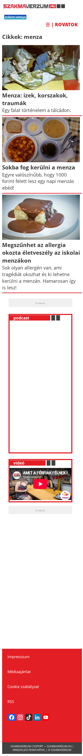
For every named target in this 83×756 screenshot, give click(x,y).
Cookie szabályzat (23, 686)
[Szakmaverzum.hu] (33, 7)
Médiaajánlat (19, 671)
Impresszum (18, 656)
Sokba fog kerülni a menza (38, 167)
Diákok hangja (15, 17)
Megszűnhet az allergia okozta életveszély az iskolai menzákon (41, 252)
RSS (10, 701)
